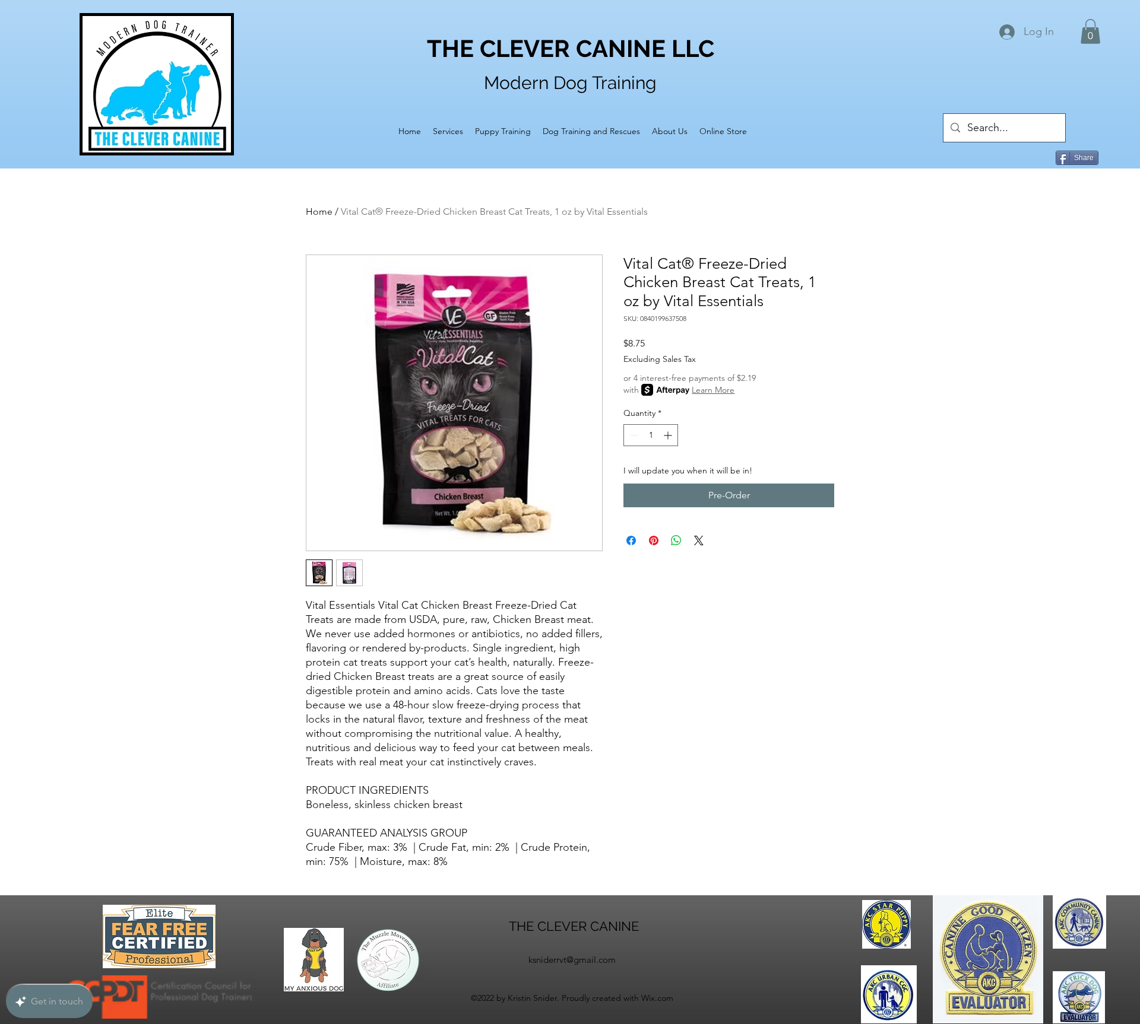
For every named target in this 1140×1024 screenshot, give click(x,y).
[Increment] (668, 435)
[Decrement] (632, 435)
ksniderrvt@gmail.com (572, 959)
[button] (1090, 31)
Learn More (713, 389)
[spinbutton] (650, 435)
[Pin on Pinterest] (654, 540)
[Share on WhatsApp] (676, 540)
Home (319, 211)
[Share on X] (699, 540)
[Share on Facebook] (631, 540)
